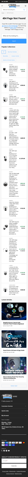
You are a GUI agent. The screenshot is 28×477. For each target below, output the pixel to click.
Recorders (5, 56)
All (3, 51)
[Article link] (14, 315)
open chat (13, 27)
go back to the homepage (10, 26)
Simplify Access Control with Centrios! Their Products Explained (13, 323)
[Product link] (14, 70)
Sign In (16, 1)
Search (14, 41)
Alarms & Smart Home (9, 60)
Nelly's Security (6, 401)
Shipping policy (18, 473)
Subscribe (14, 465)
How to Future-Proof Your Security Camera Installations (13, 377)
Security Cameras (12, 51)
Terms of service (10, 473)
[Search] (24, 9)
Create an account (22, 1)
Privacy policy (5, 471)
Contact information (21, 471)
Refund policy (12, 471)
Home (3, 13)
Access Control (15, 56)
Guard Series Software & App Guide (13, 350)
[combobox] (14, 9)
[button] (2, 6)
